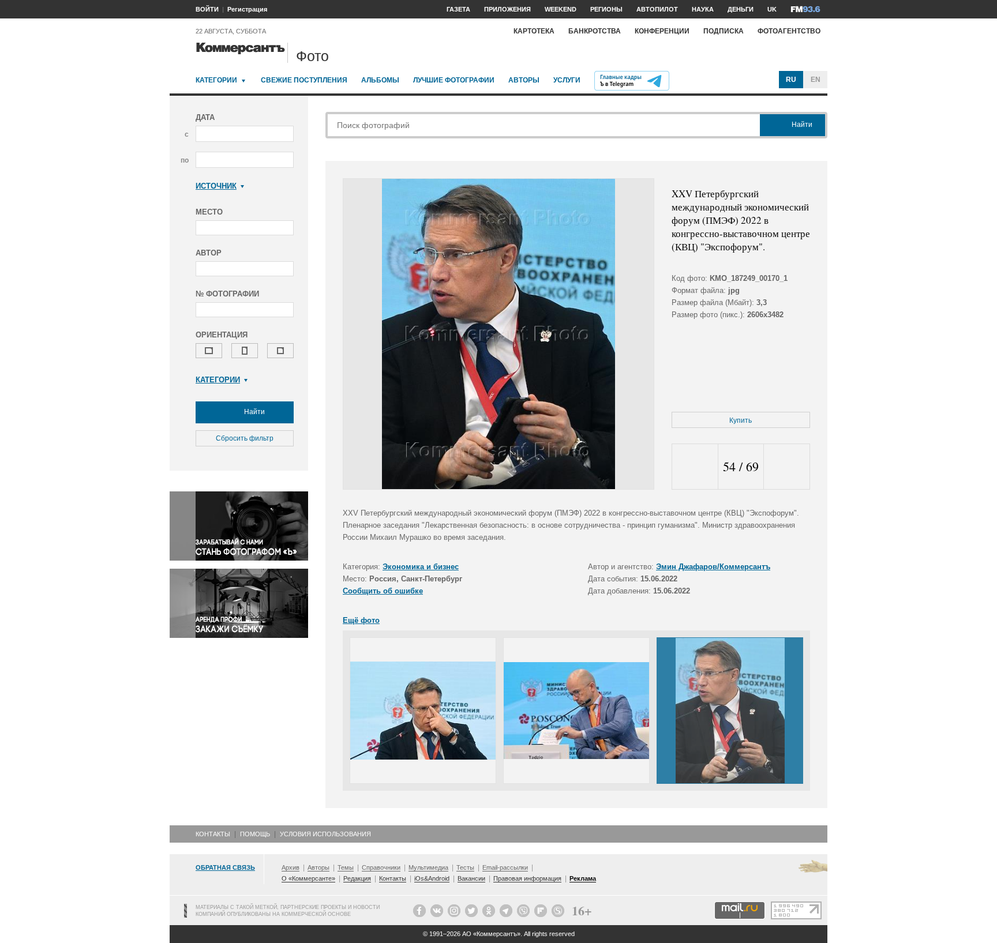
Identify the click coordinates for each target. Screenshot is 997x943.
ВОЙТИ (207, 9)
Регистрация (247, 9)
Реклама (582, 878)
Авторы (523, 80)
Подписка (723, 31)
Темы (346, 867)
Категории (216, 80)
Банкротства (594, 31)
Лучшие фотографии (453, 80)
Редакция (357, 878)
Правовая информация (527, 878)
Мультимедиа (428, 867)
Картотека (534, 31)
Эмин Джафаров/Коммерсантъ (713, 566)
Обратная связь (225, 867)
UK (772, 9)
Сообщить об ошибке (383, 591)
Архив (290, 867)
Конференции (662, 31)
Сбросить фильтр (244, 438)
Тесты (465, 867)
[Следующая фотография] (786, 467)
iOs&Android (431, 878)
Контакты (213, 834)
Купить (740, 420)
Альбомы (380, 80)
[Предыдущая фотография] (695, 467)
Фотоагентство (789, 31)
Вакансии (471, 878)
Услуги (566, 80)
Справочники (381, 867)
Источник (216, 186)
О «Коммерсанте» (308, 878)
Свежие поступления (304, 80)
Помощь (255, 834)
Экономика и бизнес (421, 566)
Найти (253, 412)
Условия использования (325, 834)
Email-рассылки (505, 867)
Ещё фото (361, 620)
